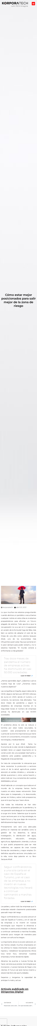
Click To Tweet (26, 675)
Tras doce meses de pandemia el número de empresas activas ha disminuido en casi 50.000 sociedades (17, 665)
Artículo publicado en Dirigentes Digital (14, 990)
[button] (33, 3)
